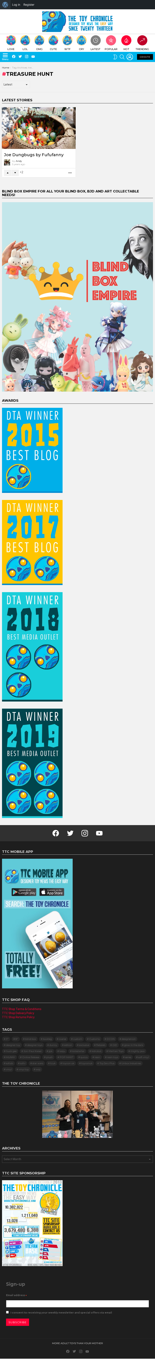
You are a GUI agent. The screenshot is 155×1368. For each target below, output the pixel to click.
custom (77, 1038)
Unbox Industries (131, 1063)
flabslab (100, 1045)
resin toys (112, 1057)
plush (49, 1057)
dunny (53, 1045)
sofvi (22, 1063)
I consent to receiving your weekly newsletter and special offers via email (61, 1312)
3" (7, 1038)
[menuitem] (5, 4)
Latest (96, 49)
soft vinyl (143, 1057)
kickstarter (78, 1051)
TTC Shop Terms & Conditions (21, 1009)
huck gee (11, 1051)
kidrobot (97, 1051)
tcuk (53, 1063)
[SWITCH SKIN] (115, 57)
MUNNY (10, 1057)
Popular (111, 49)
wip (38, 1069)
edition (68, 1045)
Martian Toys (116, 1051)
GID (114, 1045)
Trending (142, 49)
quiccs (84, 1057)
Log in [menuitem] (16, 4)
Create (145, 57)
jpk (50, 1051)
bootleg (47, 1038)
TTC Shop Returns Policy (18, 1017)
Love (11, 49)
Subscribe (17, 1322)
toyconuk (86, 1063)
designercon (129, 1038)
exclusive (84, 1045)
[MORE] (70, 172)
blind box (30, 1038)
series (128, 1057)
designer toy (13, 1045)
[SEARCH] (122, 57)
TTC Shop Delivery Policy (18, 1013)
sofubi (9, 1063)
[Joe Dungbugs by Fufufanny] (39, 128)
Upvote (7, 173)
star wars (37, 1063)
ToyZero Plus (106, 1063)
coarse (62, 1038)
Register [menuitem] (28, 4)
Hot (126, 49)
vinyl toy (24, 1069)
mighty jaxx (138, 1051)
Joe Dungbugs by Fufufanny (34, 154)
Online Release (30, 1057)
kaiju (62, 1051)
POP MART (66, 1057)
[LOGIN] (130, 57)
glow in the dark (133, 1045)
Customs (94, 1038)
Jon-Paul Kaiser (33, 1051)
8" (17, 1038)
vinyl (9, 1069)
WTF (67, 49)
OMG (39, 49)
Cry (81, 49)
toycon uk (68, 1063)
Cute (53, 49)
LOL (25, 49)
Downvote (15, 173)
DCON (111, 1038)
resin (97, 1057)
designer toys (34, 1045)
